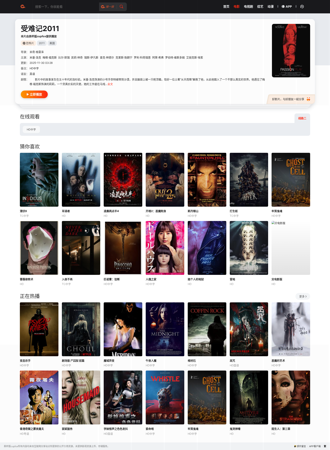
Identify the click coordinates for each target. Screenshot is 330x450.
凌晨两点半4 (111, 211)
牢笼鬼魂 (277, 211)
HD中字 (31, 129)
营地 (232, 279)
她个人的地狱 (196, 279)
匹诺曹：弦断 (112, 279)
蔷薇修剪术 (26, 279)
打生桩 (234, 211)
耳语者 (66, 211)
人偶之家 (151, 279)
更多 (302, 296)
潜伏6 (23, 211)
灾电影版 (277, 279)
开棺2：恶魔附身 (156, 211)
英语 (32, 73)
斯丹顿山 (193, 211)
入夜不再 (67, 279)
